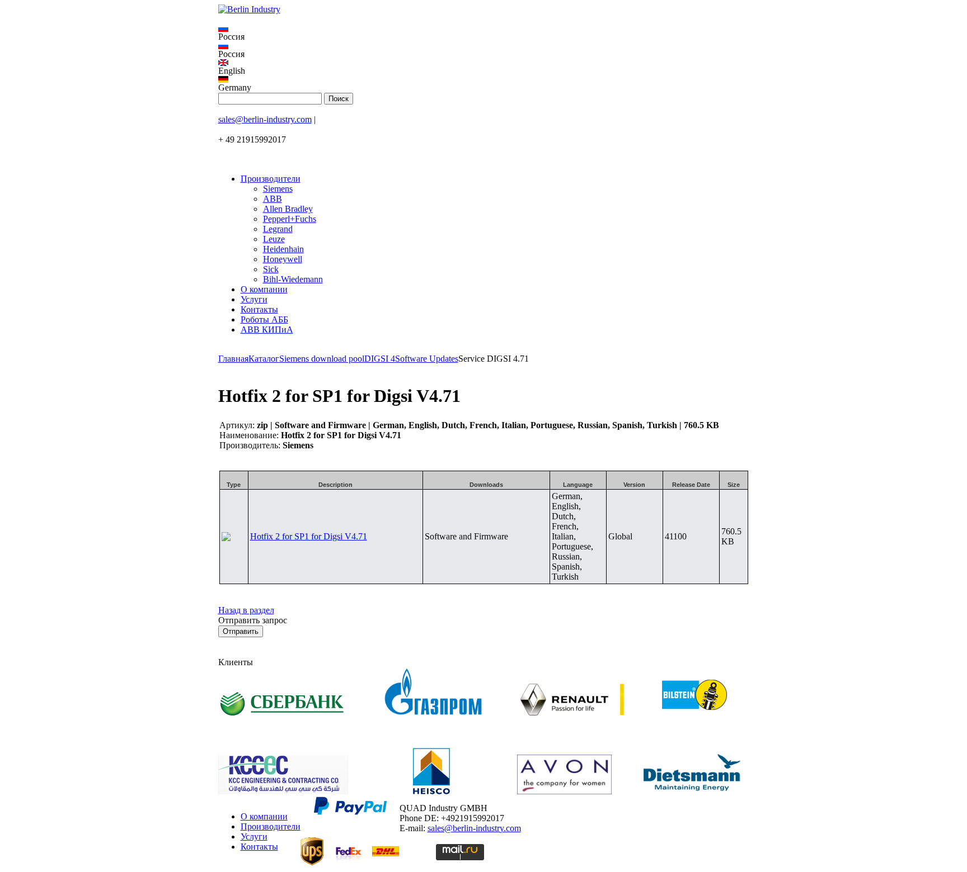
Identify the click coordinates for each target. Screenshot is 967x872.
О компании (264, 289)
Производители (271, 178)
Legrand (278, 229)
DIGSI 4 (379, 358)
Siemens (278, 188)
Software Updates (426, 358)
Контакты (259, 309)
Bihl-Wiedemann (293, 279)
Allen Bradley (288, 209)
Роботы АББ (264, 319)
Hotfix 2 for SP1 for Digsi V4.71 (308, 536)
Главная (233, 358)
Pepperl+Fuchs (289, 219)
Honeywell (282, 259)
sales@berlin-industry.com (265, 119)
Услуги (254, 299)
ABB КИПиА (267, 329)
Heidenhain (283, 249)
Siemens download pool (321, 358)
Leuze (274, 239)
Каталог (263, 358)
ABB (272, 198)
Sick (271, 269)
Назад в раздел (246, 610)
